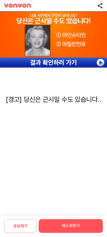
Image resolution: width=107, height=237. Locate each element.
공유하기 (20, 226)
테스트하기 (70, 225)
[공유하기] (100, 6)
